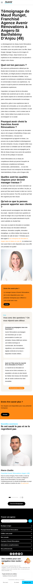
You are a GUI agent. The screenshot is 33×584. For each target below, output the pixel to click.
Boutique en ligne (6, 526)
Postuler (7, 304)
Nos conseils (5, 537)
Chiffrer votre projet (6, 533)
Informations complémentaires (10, 545)
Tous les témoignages (16, 503)
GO (30, 521)
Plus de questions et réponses (16, 388)
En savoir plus (25, 483)
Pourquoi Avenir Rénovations (9, 529)
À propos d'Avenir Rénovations (10, 541)
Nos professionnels (6, 548)
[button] (22, 497)
